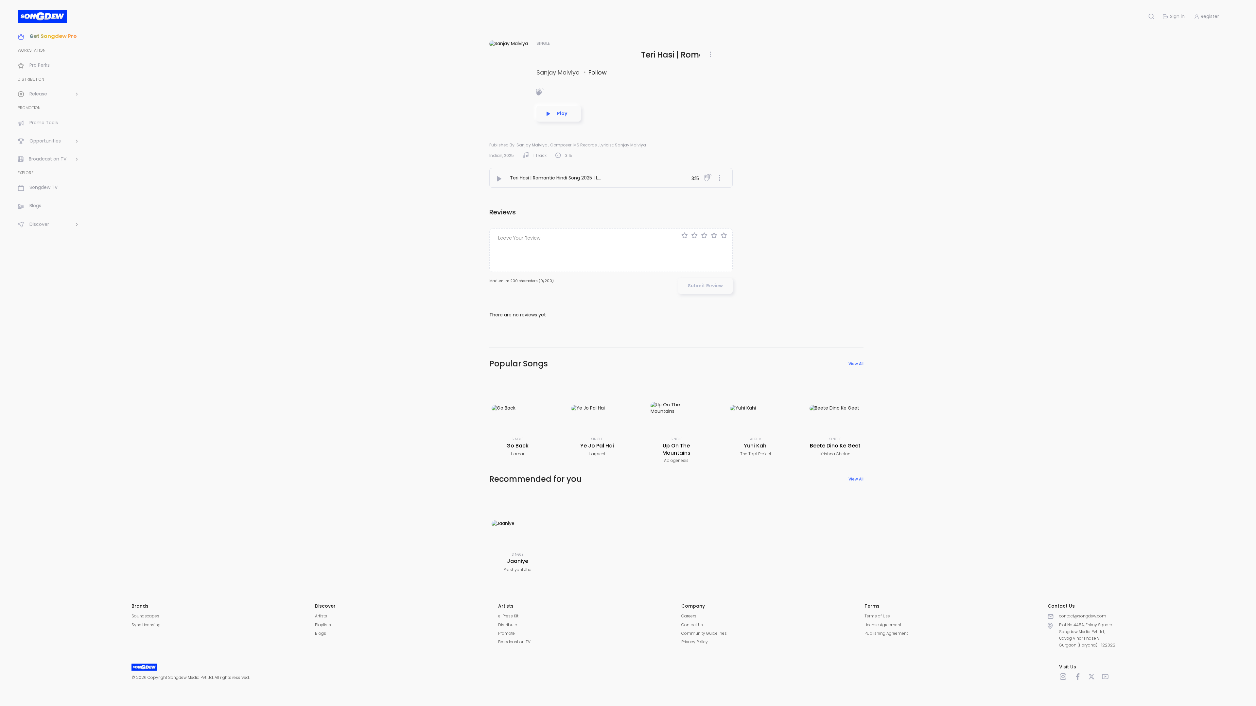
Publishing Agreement (886, 633)
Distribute (507, 625)
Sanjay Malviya (558, 72)
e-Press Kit (508, 616)
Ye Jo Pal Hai (597, 445)
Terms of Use (877, 616)
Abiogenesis (676, 460)
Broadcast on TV (514, 642)
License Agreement (882, 625)
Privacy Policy (694, 642)
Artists (321, 616)
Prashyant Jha (517, 569)
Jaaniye (517, 561)
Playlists (323, 625)
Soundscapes (145, 616)
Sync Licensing (146, 625)
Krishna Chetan (835, 454)
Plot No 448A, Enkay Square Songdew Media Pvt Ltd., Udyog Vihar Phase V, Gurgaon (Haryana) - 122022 (1087, 634)
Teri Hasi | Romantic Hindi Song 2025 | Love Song (564, 178)
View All (856, 363)
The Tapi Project (755, 454)
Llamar (517, 454)
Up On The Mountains (676, 449)
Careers (688, 616)
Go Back (517, 445)
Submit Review (705, 285)
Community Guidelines (704, 633)
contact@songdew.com (1082, 616)
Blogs (320, 633)
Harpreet (597, 454)
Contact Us (692, 625)
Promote (506, 633)
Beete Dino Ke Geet (835, 445)
